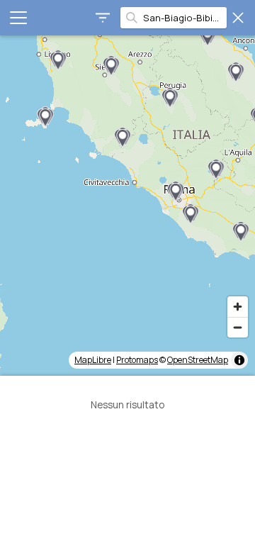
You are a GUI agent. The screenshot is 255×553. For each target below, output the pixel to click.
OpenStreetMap (197, 360)
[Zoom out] (237, 327)
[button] (45, 117)
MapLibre (92, 360)
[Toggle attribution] (239, 360)
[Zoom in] (237, 306)
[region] (127, 205)
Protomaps (137, 360)
